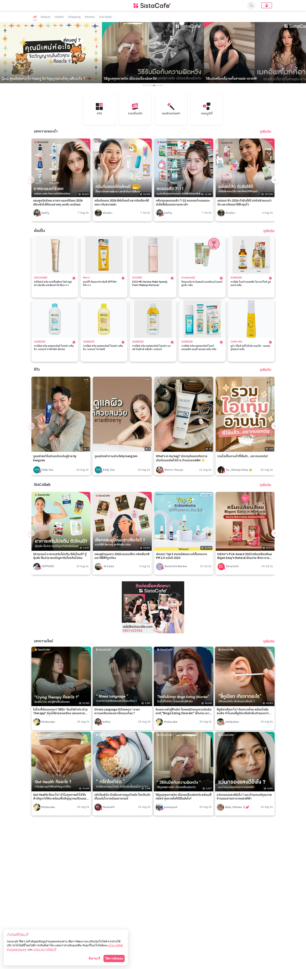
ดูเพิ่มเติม (265, 131)
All (35, 17)
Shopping (74, 17)
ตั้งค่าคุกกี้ (94, 958)
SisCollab (105, 17)
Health (59, 17)
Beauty (45, 17)
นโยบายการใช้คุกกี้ (45, 949)
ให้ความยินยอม (114, 958)
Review (90, 17)
